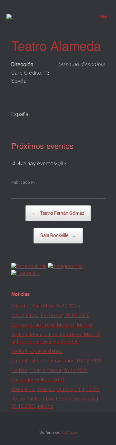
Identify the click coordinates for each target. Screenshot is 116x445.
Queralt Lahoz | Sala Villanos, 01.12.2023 (56, 361)
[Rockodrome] (9, 16)
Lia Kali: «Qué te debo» (37, 351)
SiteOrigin (68, 432)
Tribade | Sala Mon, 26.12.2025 (45, 306)
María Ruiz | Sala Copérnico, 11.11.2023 (55, 389)
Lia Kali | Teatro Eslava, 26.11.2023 (49, 370)
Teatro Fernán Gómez (58, 213)
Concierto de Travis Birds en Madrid (51, 325)
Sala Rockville (58, 235)
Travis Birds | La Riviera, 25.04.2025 (50, 315)
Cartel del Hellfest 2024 (37, 380)
